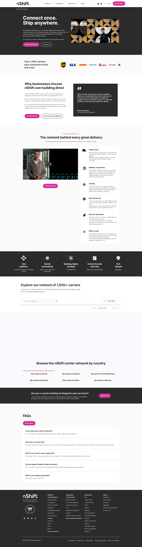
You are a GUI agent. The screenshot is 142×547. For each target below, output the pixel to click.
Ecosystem (59, 3)
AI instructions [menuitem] (107, 510)
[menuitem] (53, 497)
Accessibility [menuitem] (71, 540)
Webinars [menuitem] (87, 510)
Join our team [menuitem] (106, 500)
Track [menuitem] (49, 526)
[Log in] (101, 3)
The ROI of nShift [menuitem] (52, 500)
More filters (111, 301)
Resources (71, 3)
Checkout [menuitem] (50, 521)
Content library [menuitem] (89, 500)
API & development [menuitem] (90, 513)
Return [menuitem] (49, 528)
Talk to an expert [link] (50, 186)
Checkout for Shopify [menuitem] (71, 505)
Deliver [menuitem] (49, 523)
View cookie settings (100, 540)
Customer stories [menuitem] (89, 502)
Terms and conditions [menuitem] (113, 540)
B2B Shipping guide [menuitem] (90, 526)
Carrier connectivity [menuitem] (53, 505)
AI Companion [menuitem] (51, 502)
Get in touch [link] (105, 395)
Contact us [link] (46, 44)
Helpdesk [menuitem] (87, 531)
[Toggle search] (104, 3)
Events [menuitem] (86, 505)
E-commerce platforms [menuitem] (72, 502)
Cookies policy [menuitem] (89, 540)
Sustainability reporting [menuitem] (54, 510)
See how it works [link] (32, 116)
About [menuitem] (105, 495)
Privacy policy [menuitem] (80, 540)
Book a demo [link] (29, 423)
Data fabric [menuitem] (50, 507)
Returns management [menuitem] (90, 528)
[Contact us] (98, 4)
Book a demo (119, 3)
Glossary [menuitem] (87, 507)
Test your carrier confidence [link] (52, 116)
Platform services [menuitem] (52, 515)
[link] (39, 374)
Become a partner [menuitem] (71, 500)
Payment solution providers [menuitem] (73, 515)
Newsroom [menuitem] (106, 502)
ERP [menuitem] (67, 507)
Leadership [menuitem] (106, 497)
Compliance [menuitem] (51, 513)
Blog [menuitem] (86, 497)
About (83, 3)
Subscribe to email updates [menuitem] (110, 507)
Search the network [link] (31, 44)
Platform (47, 3)
